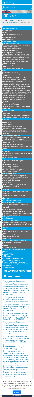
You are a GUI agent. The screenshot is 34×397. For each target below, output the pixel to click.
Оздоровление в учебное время (11, 235)
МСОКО (4, 70)
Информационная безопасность (11, 173)
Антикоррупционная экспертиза (11, 48)
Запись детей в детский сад (10, 237)
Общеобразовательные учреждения (13, 139)
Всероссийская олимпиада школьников (14, 240)
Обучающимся (6, 182)
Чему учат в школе (7, 255)
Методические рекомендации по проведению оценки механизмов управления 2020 (15, 374)
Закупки (4, 32)
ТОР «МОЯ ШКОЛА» (8, 267)
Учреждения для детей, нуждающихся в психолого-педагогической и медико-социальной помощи (17, 146)
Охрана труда (6, 199)
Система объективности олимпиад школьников (16, 92)
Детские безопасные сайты (10, 186)
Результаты (5, 246)
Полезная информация (9, 247)
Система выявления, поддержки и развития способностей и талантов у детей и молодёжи (16, 85)
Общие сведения (7, 30)
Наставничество (7, 253)
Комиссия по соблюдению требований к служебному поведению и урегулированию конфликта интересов (15, 61)
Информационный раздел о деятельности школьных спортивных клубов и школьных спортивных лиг (15, 264)
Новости (4, 27)
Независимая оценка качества (11, 200)
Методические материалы (10, 50)
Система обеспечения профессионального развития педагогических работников (15, 94)
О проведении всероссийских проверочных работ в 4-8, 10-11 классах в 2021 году (14, 347)
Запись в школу (6, 238)
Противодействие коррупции (10, 43)
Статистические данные (9, 157)
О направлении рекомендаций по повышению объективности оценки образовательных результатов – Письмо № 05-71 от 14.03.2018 (16, 339)
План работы (6, 152)
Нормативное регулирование (11, 179)
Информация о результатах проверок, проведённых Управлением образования (14, 127)
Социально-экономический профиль (13, 170)
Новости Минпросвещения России (12, 258)
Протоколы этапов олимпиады (11, 242)
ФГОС (3, 159)
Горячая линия (6, 256)
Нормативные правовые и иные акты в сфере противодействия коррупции (16, 46)
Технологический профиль (10, 164)
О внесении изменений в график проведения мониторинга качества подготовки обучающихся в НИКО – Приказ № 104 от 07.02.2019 (16, 316)
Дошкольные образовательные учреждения (15, 137)
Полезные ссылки (7, 188)
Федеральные (6, 121)
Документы (5, 119)
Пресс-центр (5, 217)
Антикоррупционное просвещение (12, 68)
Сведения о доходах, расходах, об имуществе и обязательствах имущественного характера (16, 57)
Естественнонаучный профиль (11, 166)
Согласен (17, 392)
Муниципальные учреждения (11, 135)
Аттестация (5, 190)
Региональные (6, 123)
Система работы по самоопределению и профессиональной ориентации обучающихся (16, 89)
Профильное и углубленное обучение (13, 161)
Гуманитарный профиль (9, 168)
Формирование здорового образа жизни (14, 222)
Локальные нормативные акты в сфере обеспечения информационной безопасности (15, 176)
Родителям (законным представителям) (14, 184)
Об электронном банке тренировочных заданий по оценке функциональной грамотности (15, 368)
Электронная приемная (9, 38)
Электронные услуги (8, 39)
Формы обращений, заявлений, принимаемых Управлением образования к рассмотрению (16, 116)
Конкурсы (5, 251)
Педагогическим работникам (11, 180)
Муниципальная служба (9, 41)
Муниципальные (7, 124)
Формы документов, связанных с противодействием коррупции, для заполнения (16, 53)
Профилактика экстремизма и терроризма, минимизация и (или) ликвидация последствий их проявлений (17, 206)
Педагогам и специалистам (10, 220)
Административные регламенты (12, 34)
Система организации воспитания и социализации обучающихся (12, 104)
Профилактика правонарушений (11, 202)
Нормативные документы (10, 72)
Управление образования (9, 29)
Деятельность (6, 150)
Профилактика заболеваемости (11, 215)
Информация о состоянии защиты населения (15, 36)
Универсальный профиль (9, 171)
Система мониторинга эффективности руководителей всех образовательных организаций (13, 99)
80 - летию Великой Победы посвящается (14, 249)
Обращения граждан (8, 110)
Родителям (5, 229)
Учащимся (5, 228)
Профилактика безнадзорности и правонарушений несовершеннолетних (14, 210)
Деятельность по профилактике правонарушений (17, 213)
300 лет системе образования (11, 260)
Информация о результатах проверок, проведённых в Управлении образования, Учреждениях (14, 131)
